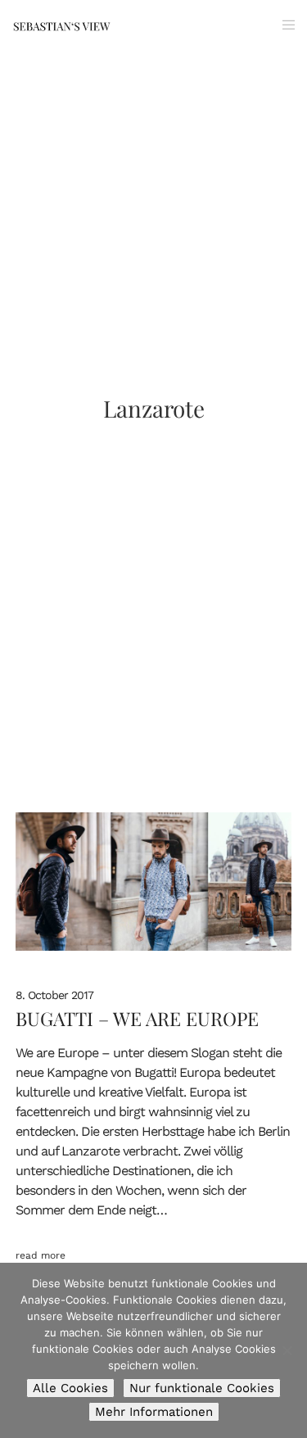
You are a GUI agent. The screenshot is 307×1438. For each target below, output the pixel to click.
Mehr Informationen (154, 1411)
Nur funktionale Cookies (201, 1388)
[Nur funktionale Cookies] (286, 1350)
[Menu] (283, 24)
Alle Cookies (70, 1388)
